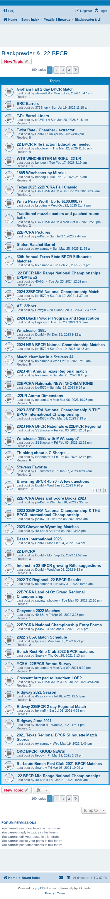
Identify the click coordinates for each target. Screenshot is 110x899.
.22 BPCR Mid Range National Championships (58, 776)
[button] (76, 69)
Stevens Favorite (32, 467)
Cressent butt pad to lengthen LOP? (49, 678)
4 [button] (69, 70)
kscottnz (41, 205)
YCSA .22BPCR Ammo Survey (44, 664)
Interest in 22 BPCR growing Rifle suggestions (59, 565)
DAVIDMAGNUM (47, 191)
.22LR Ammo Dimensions (40, 396)
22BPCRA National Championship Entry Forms (59, 625)
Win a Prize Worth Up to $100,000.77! (50, 201)
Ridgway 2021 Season (36, 692)
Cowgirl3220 (44, 310)
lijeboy (39, 641)
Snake (39, 655)
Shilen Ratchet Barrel (36, 244)
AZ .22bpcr (26, 306)
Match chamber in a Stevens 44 (45, 357)
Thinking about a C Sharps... (43, 453)
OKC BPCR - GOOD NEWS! (41, 751)
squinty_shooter (46, 600)
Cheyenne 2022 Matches (38, 611)
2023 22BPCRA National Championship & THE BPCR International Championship (58, 412)
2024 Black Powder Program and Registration (58, 318)
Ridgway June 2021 (34, 721)
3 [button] (63, 70)
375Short (41, 107)
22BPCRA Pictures (33, 232)
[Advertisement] (56, 33)
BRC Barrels (28, 103)
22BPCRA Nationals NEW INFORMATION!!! (55, 383)
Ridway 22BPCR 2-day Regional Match (51, 706)
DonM (39, 134)
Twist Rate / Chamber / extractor (46, 130)
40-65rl (40, 281)
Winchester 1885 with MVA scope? (48, 438)
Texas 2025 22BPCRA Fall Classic (47, 187)
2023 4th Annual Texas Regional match (52, 371)
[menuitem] (9, 10)
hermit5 (40, 710)
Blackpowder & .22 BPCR (34, 53)
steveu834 (42, 93)
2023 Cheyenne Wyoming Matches (48, 527)
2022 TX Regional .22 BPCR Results (49, 580)
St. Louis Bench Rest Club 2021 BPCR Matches (59, 763)
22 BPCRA (26, 551)
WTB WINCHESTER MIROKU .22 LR (49, 158)
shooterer (42, 148)
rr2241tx (41, 119)
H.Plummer (43, 471)
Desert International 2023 (39, 539)
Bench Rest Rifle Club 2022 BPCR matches (55, 651)
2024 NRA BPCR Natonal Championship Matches (61, 345)
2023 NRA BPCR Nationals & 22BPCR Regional (59, 426)
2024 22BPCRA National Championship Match (58, 292)
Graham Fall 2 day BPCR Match (45, 89)
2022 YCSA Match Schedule (42, 637)
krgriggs (41, 322)
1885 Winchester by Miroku (41, 173)
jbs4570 (40, 236)
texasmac (42, 248)
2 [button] (56, 70)
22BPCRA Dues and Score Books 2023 (51, 498)
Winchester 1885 (31, 330)
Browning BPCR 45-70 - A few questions (53, 481)
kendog (40, 162)
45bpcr (40, 696)
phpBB (39, 888)
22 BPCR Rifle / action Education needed (54, 144)
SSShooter (42, 430)
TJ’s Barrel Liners (33, 116)
